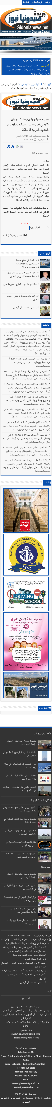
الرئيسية (48, 84)
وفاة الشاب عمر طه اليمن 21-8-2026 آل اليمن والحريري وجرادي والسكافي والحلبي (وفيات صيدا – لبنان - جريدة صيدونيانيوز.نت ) (28, 401)
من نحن (47, 2)
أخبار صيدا (44, 60)
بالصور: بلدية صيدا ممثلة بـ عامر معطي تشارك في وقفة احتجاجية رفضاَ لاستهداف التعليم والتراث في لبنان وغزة (28, 64)
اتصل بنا (26, 2)
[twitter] (23, 999)
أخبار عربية (24, 84)
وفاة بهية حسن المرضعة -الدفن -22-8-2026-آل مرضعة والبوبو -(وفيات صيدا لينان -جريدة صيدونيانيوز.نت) (29, 363)
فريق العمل (37, 2)
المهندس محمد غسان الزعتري (26, 307)
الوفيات (46, 325)
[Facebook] (29, 999)
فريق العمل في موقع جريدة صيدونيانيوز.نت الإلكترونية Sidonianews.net (27, 264)
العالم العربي (36, 84)
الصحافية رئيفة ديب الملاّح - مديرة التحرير (21, 284)
